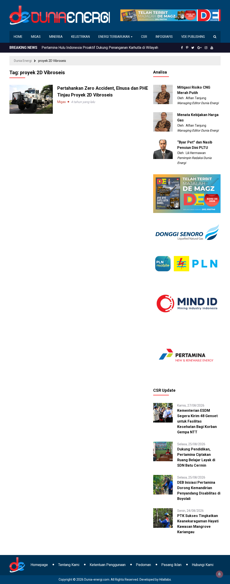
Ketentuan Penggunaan (108, 565)
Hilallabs (165, 579)
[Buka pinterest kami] (187, 47)
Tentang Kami (68, 565)
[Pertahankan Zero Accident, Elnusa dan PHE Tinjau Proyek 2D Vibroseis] (31, 99)
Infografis (164, 36)
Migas (36, 36)
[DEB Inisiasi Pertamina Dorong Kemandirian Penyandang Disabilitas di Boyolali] (163, 484)
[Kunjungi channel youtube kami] (211, 47)
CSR (144, 36)
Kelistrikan (80, 36)
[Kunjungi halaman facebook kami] (182, 47)
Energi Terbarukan (114, 36)
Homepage (39, 565)
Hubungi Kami (202, 565)
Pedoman (143, 565)
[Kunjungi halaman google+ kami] (199, 47)
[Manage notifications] (219, 574)
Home (18, 36)
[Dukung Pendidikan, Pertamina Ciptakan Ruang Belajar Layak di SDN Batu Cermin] (163, 451)
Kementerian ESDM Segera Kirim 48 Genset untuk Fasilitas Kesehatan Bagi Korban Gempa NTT (197, 421)
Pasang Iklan (171, 565)
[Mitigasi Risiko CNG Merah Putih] (163, 94)
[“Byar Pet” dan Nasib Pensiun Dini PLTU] (163, 149)
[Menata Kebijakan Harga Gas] (163, 121)
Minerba (56, 36)
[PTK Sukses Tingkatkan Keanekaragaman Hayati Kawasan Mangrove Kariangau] (163, 517)
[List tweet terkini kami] (192, 47)
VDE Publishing (193, 36)
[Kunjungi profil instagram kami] (205, 47)
